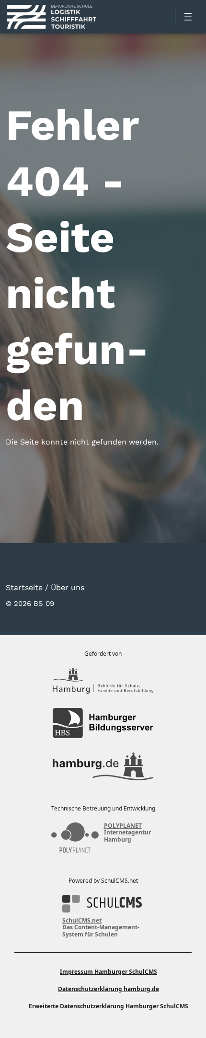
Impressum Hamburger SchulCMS (108, 972)
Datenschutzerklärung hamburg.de (108, 989)
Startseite (24, 587)
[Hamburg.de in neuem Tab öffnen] (103, 766)
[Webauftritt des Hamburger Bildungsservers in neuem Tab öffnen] (103, 723)
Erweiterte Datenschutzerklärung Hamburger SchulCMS (108, 1006)
